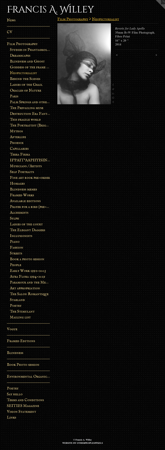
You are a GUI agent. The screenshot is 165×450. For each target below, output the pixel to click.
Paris (14, 96)
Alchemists (19, 212)
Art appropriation (25, 288)
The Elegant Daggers (27, 230)
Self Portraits (22, 172)
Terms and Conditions (25, 400)
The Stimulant (22, 311)
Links (11, 417)
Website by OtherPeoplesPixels (82, 442)
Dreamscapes (20, 55)
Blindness (15, 352)
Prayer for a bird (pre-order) (30, 206)
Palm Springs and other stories (30, 102)
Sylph (14, 218)
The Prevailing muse (26, 108)
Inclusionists (21, 236)
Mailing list (20, 317)
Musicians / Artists (26, 166)
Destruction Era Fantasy (30, 113)
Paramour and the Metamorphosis (30, 282)
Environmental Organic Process (28, 376)
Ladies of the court (26, 224)
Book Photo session (23, 364)
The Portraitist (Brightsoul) (30, 125)
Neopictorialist (23, 73)
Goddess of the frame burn (30, 67)
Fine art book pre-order (30, 177)
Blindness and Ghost (27, 61)
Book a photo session (27, 259)
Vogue (12, 329)
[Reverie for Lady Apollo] (84, 63)
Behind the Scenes (25, 78)
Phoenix (17, 142)
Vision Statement (21, 411)
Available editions (25, 201)
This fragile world (25, 119)
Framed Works (22, 195)
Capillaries (19, 148)
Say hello (15, 394)
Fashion (16, 247)
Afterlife (18, 137)
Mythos (16, 131)
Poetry (15, 305)
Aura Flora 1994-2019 (27, 276)
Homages (17, 183)
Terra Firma (20, 154)
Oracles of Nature (25, 90)
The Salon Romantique (29, 294)
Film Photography (22, 44)
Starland (17, 299)
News (11, 20)
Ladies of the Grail (26, 84)
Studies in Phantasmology (30, 49)
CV (9, 32)
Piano (15, 241)
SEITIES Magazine (23, 405)
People (15, 265)
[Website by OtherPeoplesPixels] (156, 8)
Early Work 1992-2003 (28, 270)
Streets (16, 253)
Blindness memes (23, 189)
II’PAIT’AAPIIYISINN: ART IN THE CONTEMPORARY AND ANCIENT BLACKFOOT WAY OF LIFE (30, 160)
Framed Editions (21, 341)
